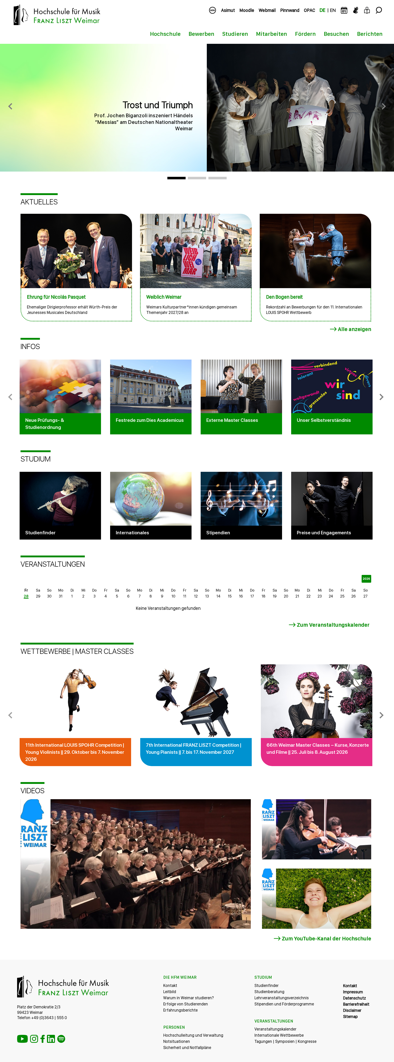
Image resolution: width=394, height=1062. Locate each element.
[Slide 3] (217, 178)
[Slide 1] (176, 178)
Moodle (246, 10)
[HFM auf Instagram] (34, 1039)
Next (380, 397)
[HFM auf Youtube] (22, 1039)
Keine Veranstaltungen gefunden (168, 608)
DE (322, 10)
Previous (11, 397)
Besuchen (336, 33)
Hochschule (165, 33)
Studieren (235, 33)
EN (333, 10)
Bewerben (201, 33)
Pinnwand (289, 10)
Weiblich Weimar (163, 297)
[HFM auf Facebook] (42, 1039)
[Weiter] (382, 108)
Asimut (228, 10)
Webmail (267, 10)
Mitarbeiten (271, 33)
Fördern (305, 33)
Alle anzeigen (354, 329)
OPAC (309, 10)
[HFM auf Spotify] (61, 1039)
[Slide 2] (197, 178)
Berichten (370, 33)
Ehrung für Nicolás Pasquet (56, 297)
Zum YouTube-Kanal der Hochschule (326, 938)
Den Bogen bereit (284, 297)
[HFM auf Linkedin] (51, 1039)
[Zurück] (11, 108)
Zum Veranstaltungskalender (333, 624)
